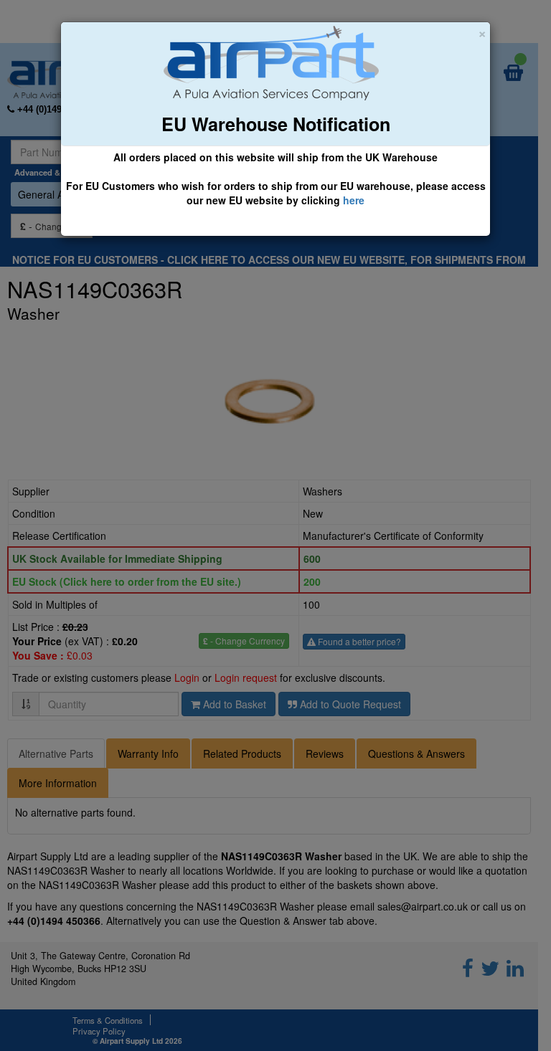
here (353, 200)
